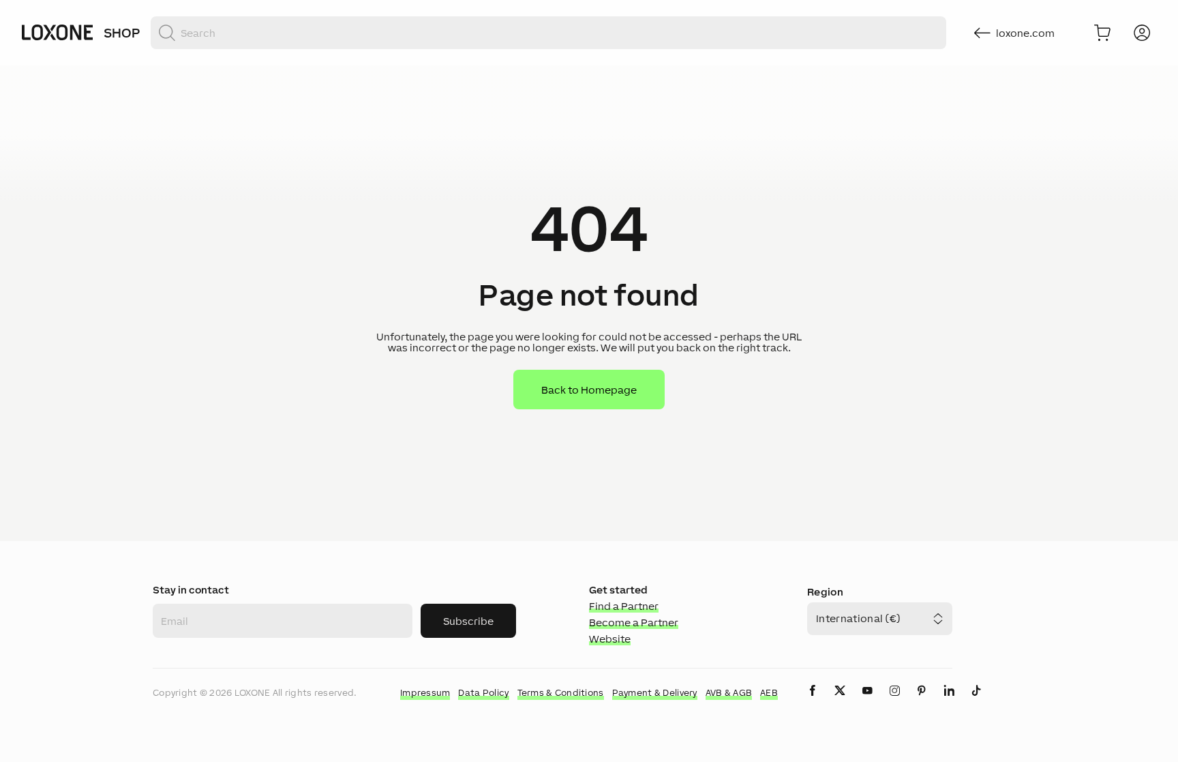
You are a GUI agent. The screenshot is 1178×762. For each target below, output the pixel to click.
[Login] (1142, 32)
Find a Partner (624, 606)
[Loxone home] (57, 33)
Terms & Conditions (560, 693)
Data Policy (483, 693)
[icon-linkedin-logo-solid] (948, 701)
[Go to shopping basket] (1102, 32)
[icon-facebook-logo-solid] (812, 701)
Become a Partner (633, 622)
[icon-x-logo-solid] (839, 701)
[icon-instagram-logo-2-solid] (894, 701)
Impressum (425, 693)
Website (610, 639)
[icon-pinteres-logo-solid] (921, 701)
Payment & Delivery (654, 693)
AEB (769, 693)
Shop (122, 33)
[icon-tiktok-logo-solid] (976, 701)
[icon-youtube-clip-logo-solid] (867, 701)
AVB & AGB (729, 693)
